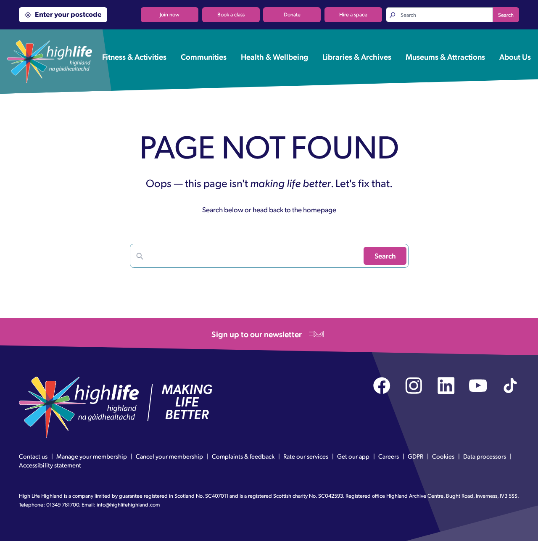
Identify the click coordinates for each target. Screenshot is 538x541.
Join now (169, 14)
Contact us (33, 456)
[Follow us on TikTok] (510, 386)
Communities (204, 56)
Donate (292, 14)
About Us (515, 56)
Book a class (231, 14)
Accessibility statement (50, 465)
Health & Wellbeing (274, 56)
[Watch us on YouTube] (478, 386)
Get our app (353, 456)
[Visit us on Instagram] (414, 386)
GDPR (415, 456)
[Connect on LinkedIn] (446, 386)
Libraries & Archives (356, 56)
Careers (388, 456)
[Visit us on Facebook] (382, 386)
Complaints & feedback (243, 456)
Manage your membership (91, 456)
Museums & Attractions (445, 56)
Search (506, 14)
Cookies (443, 456)
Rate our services (305, 456)
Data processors (484, 456)
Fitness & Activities (134, 56)
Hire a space (353, 14)
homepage (319, 209)
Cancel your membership (169, 456)
